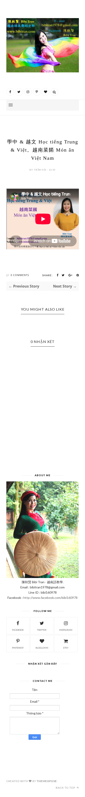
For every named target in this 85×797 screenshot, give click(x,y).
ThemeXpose (47, 781)
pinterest (18, 647)
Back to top (66, 787)
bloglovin (42, 647)
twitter (41, 629)
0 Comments (20, 275)
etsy (65, 647)
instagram (65, 629)
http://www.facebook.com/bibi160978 (50, 598)
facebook (18, 629)
